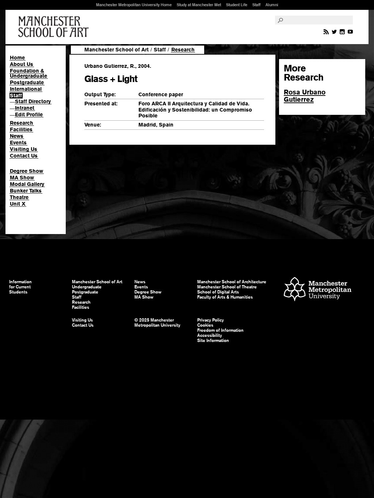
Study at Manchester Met (199, 5)
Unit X (18, 204)
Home (17, 58)
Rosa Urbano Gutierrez (304, 95)
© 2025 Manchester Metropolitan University (157, 323)
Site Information (213, 340)
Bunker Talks (26, 191)
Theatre (19, 197)
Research (21, 123)
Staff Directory (33, 101)
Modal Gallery (27, 184)
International (26, 89)
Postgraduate (27, 82)
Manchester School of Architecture (231, 281)
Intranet (24, 108)
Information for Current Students (20, 287)
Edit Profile (29, 114)
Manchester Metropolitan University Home (134, 5)
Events (18, 142)
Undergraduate (87, 286)
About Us (21, 64)
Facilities (21, 129)
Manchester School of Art (55, 27)
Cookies (205, 325)
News (16, 136)
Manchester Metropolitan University (317, 290)
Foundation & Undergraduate (28, 73)
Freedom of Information (220, 330)
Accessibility (209, 335)
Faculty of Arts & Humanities (225, 297)
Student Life (236, 5)
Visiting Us (23, 149)
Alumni (272, 5)
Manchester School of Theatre (227, 286)
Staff (256, 5)
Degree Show (26, 171)
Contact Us (24, 156)
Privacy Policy (210, 320)
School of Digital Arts (218, 292)
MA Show (22, 177)
